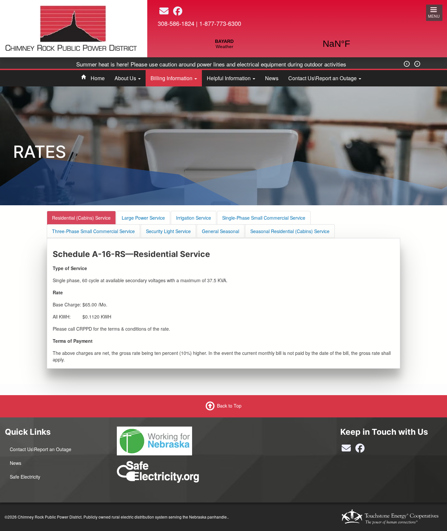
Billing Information (172, 78)
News (271, 78)
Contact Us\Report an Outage (323, 78)
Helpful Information (229, 78)
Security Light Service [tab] (168, 231)
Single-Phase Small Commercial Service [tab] (263, 217)
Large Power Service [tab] (143, 217)
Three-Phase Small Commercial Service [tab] (93, 231)
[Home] (71, 27)
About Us (126, 78)
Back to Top (229, 405)
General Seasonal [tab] (220, 231)
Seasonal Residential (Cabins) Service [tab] (290, 231)
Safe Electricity (25, 476)
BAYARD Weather (280, 44)
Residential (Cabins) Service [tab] (81, 217)
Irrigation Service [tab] (193, 217)
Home (98, 78)
